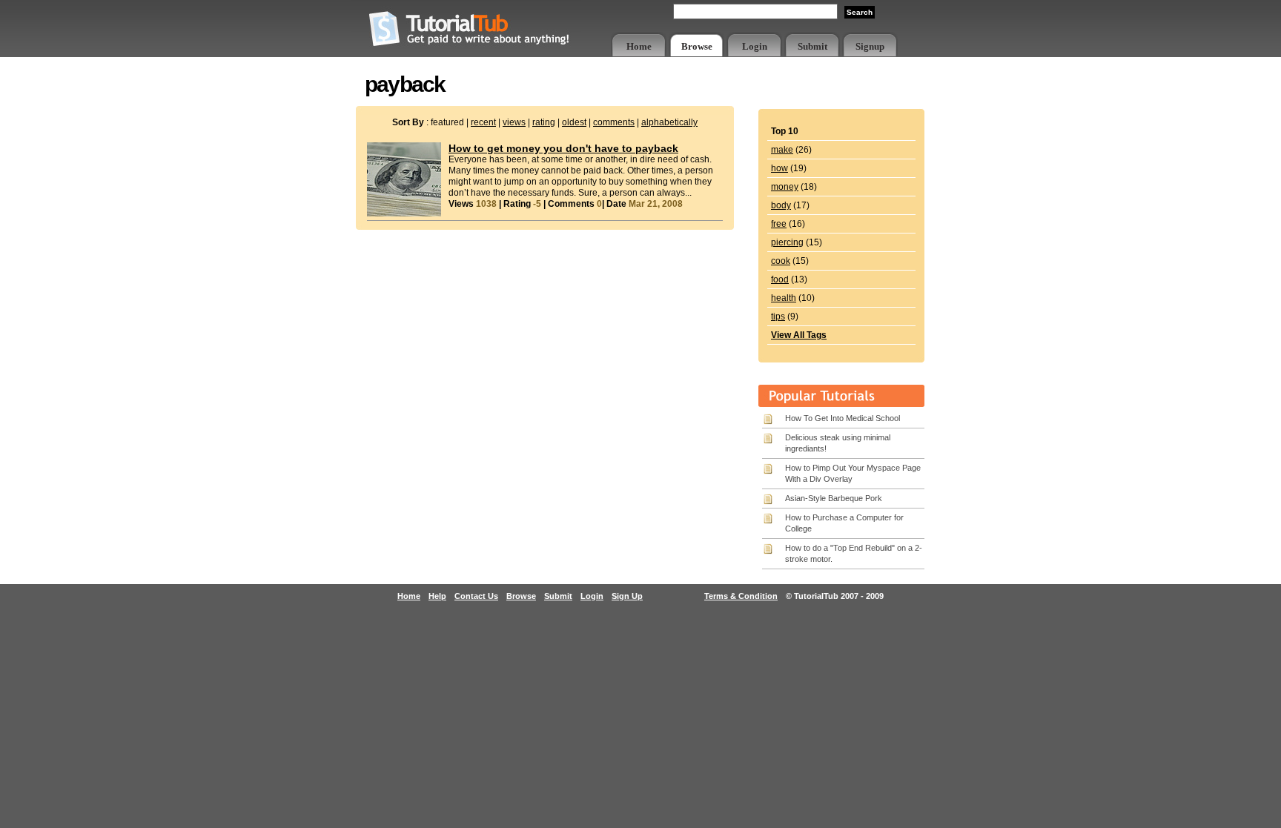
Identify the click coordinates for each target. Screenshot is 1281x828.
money (784, 187)
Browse (696, 46)
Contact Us (476, 596)
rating (543, 122)
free (779, 224)
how (779, 168)
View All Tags (799, 335)
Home (639, 46)
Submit (812, 46)
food (780, 279)
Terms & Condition (741, 596)
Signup (869, 46)
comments (614, 122)
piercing (787, 242)
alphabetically (669, 122)
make (782, 150)
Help (437, 596)
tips (778, 316)
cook (780, 261)
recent (483, 122)
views (514, 122)
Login (754, 46)
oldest (574, 122)
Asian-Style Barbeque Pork (833, 498)
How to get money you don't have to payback (563, 148)
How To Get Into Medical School (842, 418)
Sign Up (627, 596)
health (783, 298)
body (781, 205)
